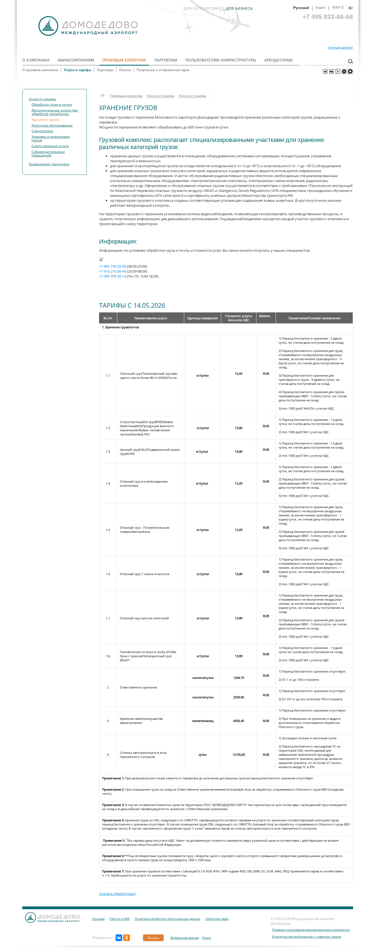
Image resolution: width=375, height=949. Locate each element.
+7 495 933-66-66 (328, 16)
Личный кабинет (340, 47)
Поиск (206, 938)
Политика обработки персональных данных (167, 919)
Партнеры (105, 70)
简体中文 (338, 7)
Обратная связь (217, 919)
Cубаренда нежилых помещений (48, 153)
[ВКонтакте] (119, 937)
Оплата (125, 70)
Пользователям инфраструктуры (220, 60)
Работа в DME (120, 919)
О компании (35, 60)
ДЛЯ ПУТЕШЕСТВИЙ (203, 8)
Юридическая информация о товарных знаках (306, 936)
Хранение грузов (45, 119)
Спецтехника (42, 130)
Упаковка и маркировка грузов (51, 138)
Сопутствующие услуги (50, 146)
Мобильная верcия (184, 938)
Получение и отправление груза (163, 70)
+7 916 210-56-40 (112, 271)
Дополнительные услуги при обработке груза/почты (55, 112)
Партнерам (165, 60)
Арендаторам (278, 60)
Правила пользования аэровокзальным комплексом (311, 930)
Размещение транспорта (49, 164)
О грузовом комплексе (40, 70)
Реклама (98, 919)
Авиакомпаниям (76, 60)
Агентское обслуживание (52, 125)
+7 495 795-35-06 (112, 266)
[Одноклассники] (126, 937)
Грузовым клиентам (124, 60)
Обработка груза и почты (52, 104)
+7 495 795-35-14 (112, 276)
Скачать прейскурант (117, 893)
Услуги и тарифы (77, 70)
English (320, 7)
